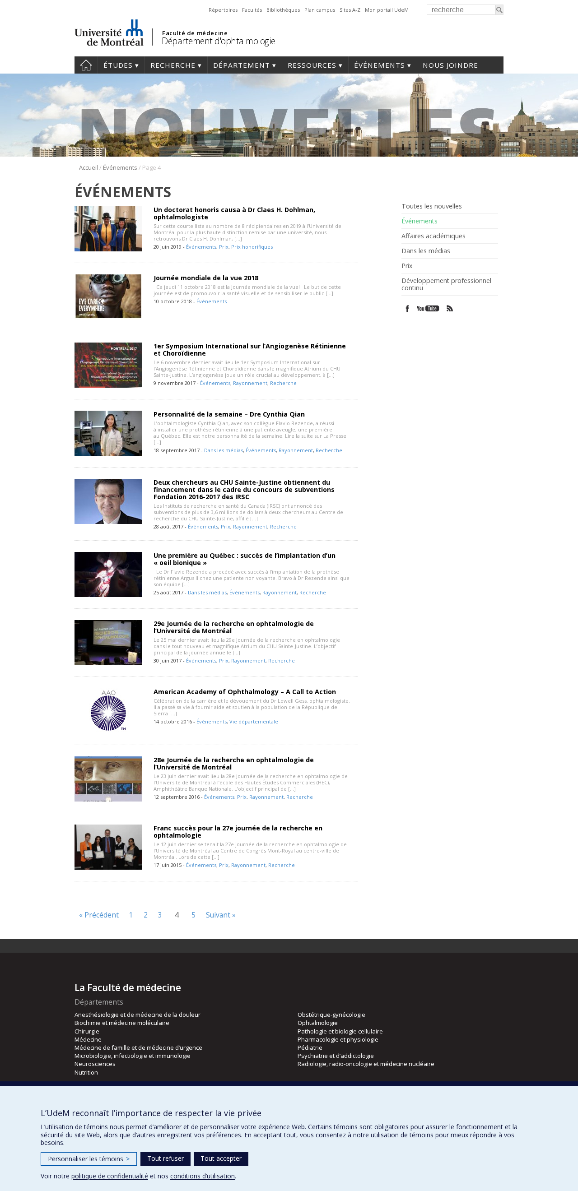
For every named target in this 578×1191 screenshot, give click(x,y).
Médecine (88, 1039)
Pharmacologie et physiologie (338, 1039)
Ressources (312, 65)
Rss (450, 308)
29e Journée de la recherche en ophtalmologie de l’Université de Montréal (234, 627)
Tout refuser (165, 1158)
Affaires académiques (433, 236)
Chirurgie (87, 1031)
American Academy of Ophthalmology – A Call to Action (245, 691)
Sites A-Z (350, 9)
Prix (223, 246)
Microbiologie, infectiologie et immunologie (133, 1056)
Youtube (428, 308)
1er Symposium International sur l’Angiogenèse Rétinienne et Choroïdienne (250, 349)
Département (241, 65)
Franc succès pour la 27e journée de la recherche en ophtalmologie (238, 831)
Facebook (407, 308)
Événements (379, 65)
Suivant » (221, 915)
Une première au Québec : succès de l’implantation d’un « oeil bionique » (245, 559)
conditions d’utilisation (202, 1176)
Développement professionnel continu (446, 284)
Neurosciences (95, 1064)
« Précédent (99, 915)
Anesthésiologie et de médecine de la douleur (137, 1014)
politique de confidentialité (109, 1176)
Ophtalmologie (318, 1023)
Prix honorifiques (252, 246)
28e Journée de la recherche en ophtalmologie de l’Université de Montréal (234, 763)
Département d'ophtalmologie (218, 41)
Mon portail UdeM (387, 9)
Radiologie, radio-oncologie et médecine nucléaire (366, 1064)
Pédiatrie (310, 1047)
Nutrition (86, 1072)
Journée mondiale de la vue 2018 (206, 277)
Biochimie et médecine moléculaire (122, 1023)
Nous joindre (450, 65)
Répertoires (223, 9)
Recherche (173, 65)
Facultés (252, 9)
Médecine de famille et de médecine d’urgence (138, 1047)
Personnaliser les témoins (89, 1158)
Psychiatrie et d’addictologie (336, 1056)
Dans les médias (223, 450)
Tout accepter (221, 1158)
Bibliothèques (283, 9)
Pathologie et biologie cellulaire (340, 1031)
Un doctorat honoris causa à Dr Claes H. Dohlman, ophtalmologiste (234, 213)
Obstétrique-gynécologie (331, 1014)
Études (118, 65)
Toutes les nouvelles (431, 206)
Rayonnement (250, 383)
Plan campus (319, 9)
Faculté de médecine (195, 33)
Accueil (86, 65)
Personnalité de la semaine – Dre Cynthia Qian (229, 414)
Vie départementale (253, 721)
